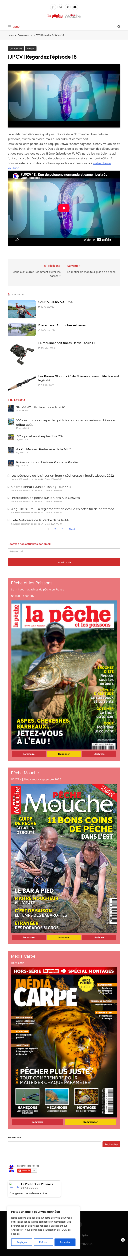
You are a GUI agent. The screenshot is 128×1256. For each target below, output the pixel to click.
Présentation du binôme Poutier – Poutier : (48, 462)
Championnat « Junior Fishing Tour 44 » (41, 487)
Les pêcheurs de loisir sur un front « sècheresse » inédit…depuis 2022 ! (63, 475)
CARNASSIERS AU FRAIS (55, 302)
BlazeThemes (84, 1243)
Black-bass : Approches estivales (62, 325)
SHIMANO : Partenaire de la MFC (40, 407)
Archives (99, 753)
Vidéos (30, 48)
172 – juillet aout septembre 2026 (40, 436)
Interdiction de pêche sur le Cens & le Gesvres (45, 498)
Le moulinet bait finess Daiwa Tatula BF (67, 343)
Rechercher (14, 1137)
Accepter (65, 1242)
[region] (43, 1227)
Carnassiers (16, 48)
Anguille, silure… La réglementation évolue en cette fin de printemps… (63, 509)
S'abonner (64, 753)
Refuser (43, 1242)
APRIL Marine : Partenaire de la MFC (43, 449)
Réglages (22, 1242)
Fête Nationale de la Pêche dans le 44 (39, 520)
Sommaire (28, 753)
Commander (90, 1121)
